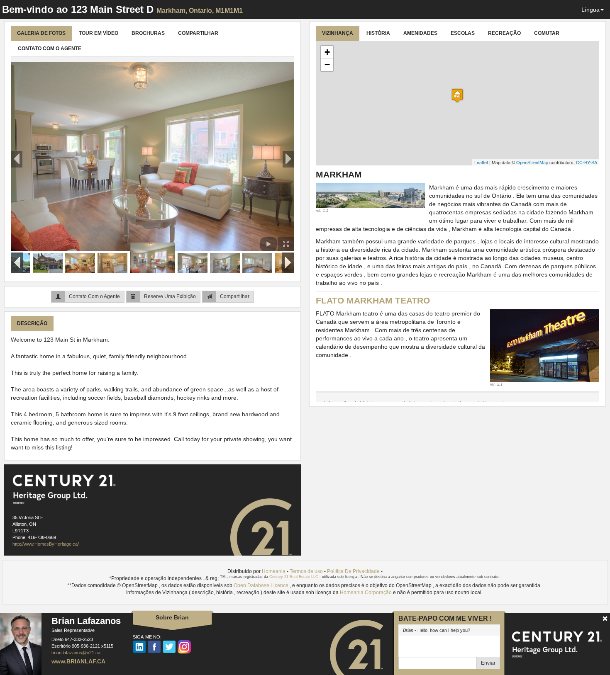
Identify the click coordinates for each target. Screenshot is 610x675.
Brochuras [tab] (148, 33)
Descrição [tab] (32, 323)
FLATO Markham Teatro (373, 300)
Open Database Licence (262, 585)
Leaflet (481, 162)
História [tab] (378, 33)
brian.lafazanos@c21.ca (75, 652)
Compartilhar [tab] (198, 33)
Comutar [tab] (546, 33)
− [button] (327, 64)
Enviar (488, 663)
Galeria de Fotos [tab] (41, 33)
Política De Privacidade (353, 571)
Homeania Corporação (366, 592)
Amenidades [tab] (420, 33)
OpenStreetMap (532, 162)
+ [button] (327, 52)
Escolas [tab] (463, 33)
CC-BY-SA (586, 162)
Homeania (273, 571)
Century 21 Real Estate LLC (294, 577)
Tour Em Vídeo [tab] (98, 33)
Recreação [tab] (504, 33)
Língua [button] (590, 9)
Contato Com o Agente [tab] (49, 48)
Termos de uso (306, 571)
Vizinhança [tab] (337, 33)
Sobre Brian (172, 617)
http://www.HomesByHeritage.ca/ (45, 543)
